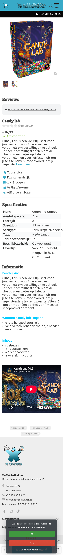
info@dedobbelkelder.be (19, 499)
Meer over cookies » (31, 549)
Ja (32, 534)
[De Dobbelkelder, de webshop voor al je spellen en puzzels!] (31, 5)
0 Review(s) (26, 126)
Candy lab (17, 428)
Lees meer (23, 164)
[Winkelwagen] (5, 6)
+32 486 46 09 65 (50, 14)
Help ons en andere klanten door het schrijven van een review (34, 109)
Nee (32, 543)
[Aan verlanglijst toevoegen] (57, 549)
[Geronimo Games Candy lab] (31, 49)
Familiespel (40, 428)
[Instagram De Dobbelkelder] (12, 511)
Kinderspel (29, 433)
